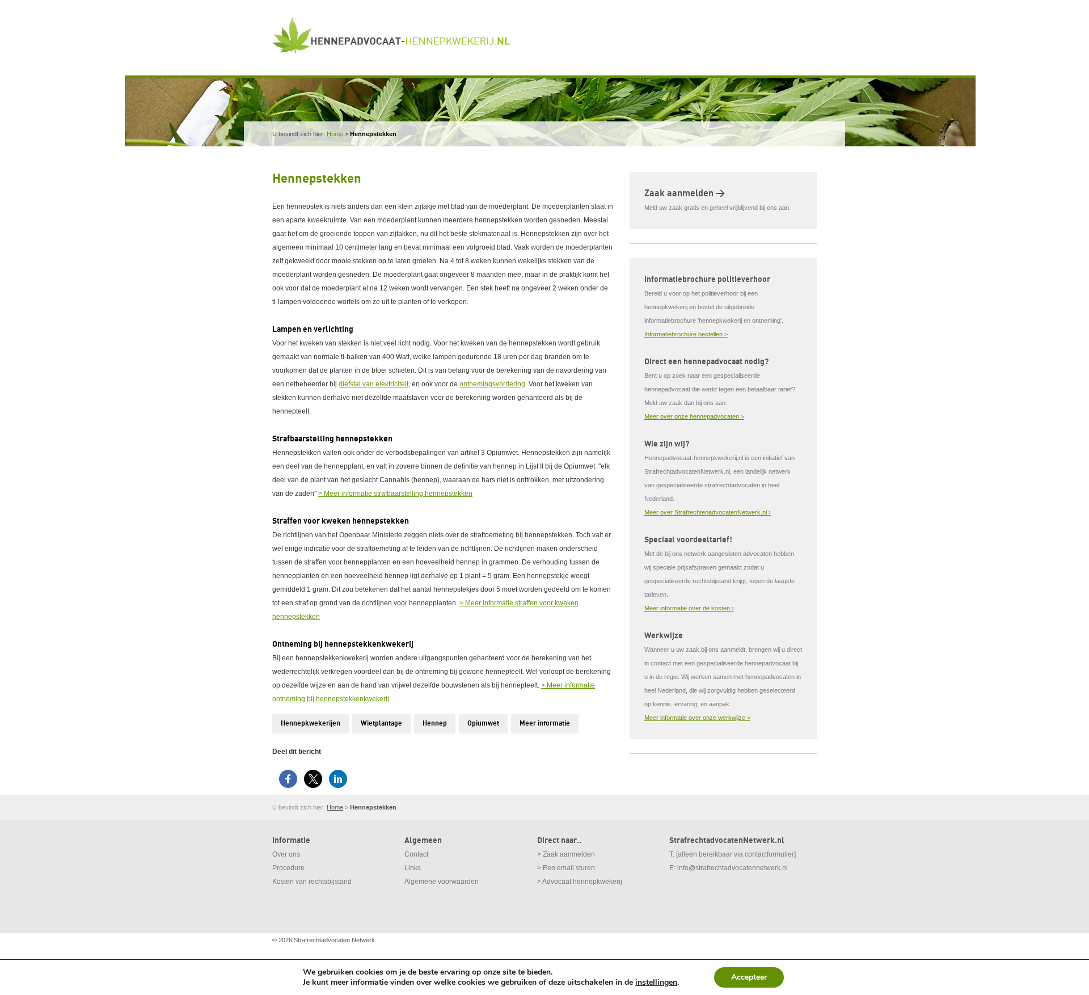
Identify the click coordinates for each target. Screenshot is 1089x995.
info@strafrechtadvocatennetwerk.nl (732, 868)
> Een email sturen (566, 868)
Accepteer (749, 977)
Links (412, 868)
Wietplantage (381, 723)
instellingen (656, 982)
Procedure (288, 868)
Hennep (435, 723)
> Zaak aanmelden (566, 854)
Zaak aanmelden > (684, 193)
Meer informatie (545, 723)
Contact (416, 854)
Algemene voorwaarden (441, 882)
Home (335, 133)
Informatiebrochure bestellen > (686, 334)
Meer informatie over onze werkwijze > (697, 717)
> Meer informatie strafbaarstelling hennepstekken (395, 494)
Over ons (286, 854)
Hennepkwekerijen (310, 723)
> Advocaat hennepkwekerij (579, 882)
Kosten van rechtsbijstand (312, 882)
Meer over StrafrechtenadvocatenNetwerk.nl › (707, 512)
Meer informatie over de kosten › (689, 608)
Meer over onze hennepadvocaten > (694, 416)
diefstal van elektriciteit (373, 384)
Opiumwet (483, 723)
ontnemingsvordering (492, 384)
